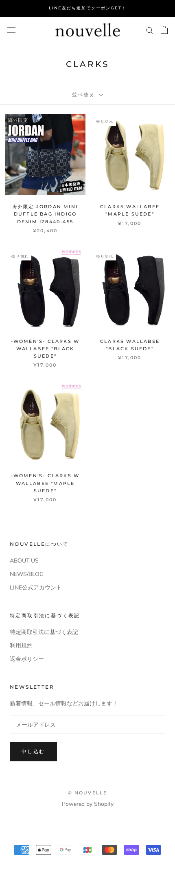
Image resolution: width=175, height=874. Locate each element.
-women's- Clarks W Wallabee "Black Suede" (45, 348)
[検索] (149, 30)
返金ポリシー (27, 659)
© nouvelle (87, 793)
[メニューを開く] (11, 30)
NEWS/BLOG (27, 574)
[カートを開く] (164, 30)
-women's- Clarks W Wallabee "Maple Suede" (45, 483)
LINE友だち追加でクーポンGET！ (88, 8)
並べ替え (85, 94)
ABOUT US (24, 561)
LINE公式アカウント (36, 588)
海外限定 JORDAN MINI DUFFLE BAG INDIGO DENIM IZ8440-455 (45, 214)
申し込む (33, 751)
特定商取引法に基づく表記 (44, 632)
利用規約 (21, 645)
